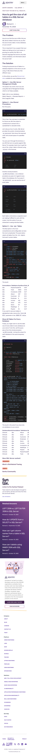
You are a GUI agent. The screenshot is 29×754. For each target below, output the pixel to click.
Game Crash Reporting (10, 685)
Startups (6, 709)
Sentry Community (14, 471)
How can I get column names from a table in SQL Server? (13, 533)
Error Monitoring (9, 640)
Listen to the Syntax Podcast (14, 487)
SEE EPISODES (6, 496)
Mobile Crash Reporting (11, 681)
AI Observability (8, 688)
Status (6, 723)
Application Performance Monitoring (15, 692)
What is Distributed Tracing (14, 464)
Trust (5, 632)
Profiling (7, 664)
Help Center (7, 720)
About (6, 619)
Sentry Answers (7, 7)
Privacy (24, 739)
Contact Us (7, 629)
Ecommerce (7, 702)
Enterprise (7, 705)
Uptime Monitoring (9, 660)
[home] (3, 744)
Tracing (6, 657)
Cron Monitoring (9, 667)
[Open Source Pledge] (9, 744)
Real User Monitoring (10, 699)
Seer (5, 646)
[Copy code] (25, 111)
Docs (5, 716)
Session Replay (8, 650)
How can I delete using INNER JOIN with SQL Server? (12, 547)
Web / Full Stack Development (12, 678)
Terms (4, 739)
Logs (5, 643)
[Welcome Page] (7, 2)
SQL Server (18, 7)
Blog (5, 622)
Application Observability (11, 695)
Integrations (8, 671)
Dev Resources (8, 727)
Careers (6, 625)
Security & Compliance (11, 739)
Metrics (6, 653)
